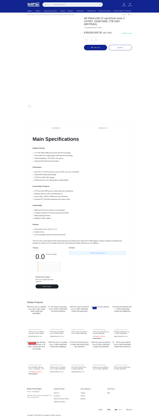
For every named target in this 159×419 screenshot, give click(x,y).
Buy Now (120, 47)
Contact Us (57, 396)
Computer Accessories (50, 11)
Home (28, 14)
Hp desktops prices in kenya (93, 27)
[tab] (56, 128)
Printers (37, 11)
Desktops (70, 11)
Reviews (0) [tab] (102, 128)
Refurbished (80, 11)
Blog (108, 393)
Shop (32, 14)
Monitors (62, 11)
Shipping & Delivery (59, 401)
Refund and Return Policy (61, 398)
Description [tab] (56, 128)
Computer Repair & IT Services (122, 11)
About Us (56, 393)
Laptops (29, 11)
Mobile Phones (91, 11)
